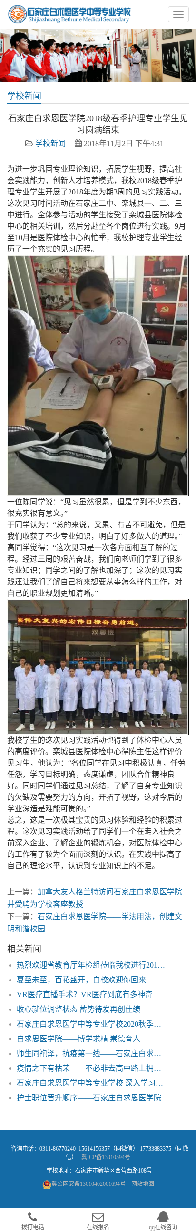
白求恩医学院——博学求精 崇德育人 (78, 1039)
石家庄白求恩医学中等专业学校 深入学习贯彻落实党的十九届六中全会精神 (92, 1083)
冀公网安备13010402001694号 (88, 1184)
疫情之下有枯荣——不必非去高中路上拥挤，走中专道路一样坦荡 (92, 1068)
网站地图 (142, 1184)
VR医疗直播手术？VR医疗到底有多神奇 (85, 994)
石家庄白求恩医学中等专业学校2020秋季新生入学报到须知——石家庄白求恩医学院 (92, 1024)
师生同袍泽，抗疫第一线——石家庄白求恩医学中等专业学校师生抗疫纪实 (92, 1053)
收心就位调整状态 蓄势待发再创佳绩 (78, 1009)
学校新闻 (50, 143)
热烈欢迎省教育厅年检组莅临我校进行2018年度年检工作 (92, 965)
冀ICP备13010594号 (105, 1157)
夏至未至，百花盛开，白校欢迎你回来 (81, 980)
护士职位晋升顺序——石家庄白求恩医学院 (89, 1098)
